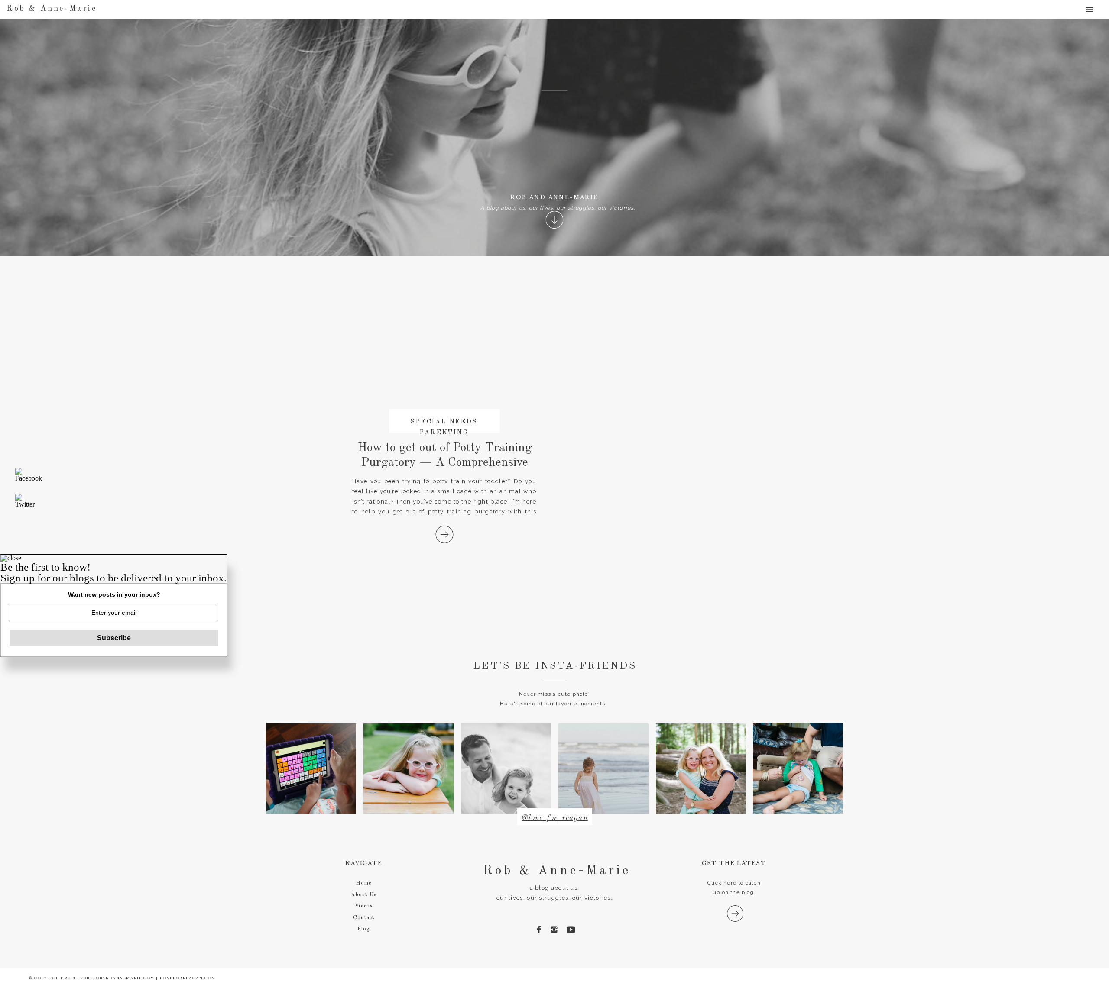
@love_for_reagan (554, 818)
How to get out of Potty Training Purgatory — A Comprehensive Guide (444, 462)
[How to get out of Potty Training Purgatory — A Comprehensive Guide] (444, 534)
